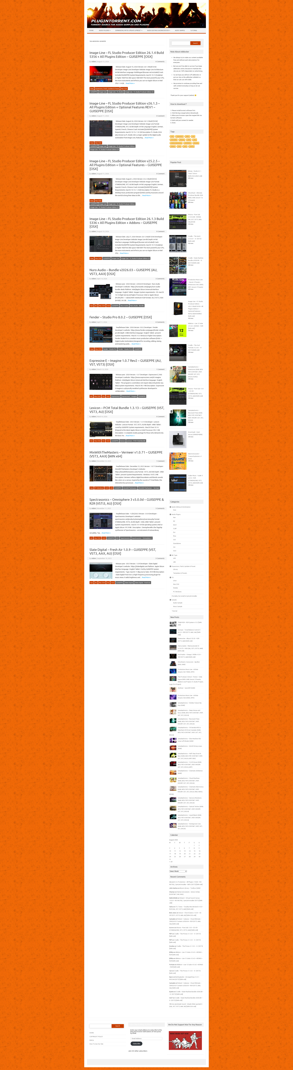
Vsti (179, 146)
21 (189, 853)
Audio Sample (180, 30)
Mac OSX (124, 88)
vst (193, 136)
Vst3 (108, 305)
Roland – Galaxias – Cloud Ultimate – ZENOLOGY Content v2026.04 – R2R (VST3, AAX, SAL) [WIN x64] (185, 921)
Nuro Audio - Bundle (137, 305)
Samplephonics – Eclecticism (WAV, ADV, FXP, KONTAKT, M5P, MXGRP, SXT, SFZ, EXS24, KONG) (195, 371)
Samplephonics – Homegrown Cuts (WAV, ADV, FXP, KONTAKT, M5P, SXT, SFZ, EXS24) (190, 826)
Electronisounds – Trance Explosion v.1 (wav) (195, 456)
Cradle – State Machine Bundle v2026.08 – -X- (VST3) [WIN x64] (195, 260)
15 (194, 851)
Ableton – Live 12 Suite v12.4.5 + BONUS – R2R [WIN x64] (195, 326)
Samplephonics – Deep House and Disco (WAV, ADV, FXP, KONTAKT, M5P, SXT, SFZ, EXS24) (190, 712)
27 (185, 856)
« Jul (170, 862)
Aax (91, 305)
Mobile (175, 588)
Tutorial (193, 30)
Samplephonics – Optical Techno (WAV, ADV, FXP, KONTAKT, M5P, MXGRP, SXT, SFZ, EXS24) (190, 809)
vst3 (185, 146)
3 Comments (160, 558)
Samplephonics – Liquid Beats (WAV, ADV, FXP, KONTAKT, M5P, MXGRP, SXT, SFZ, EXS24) (189, 817)
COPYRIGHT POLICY (96, 1036)
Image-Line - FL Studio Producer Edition (121, 146)
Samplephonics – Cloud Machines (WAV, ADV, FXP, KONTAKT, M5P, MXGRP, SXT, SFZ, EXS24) (189, 780)
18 (175, 853)
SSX (174, 539)
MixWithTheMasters (130, 488)
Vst (103, 396)
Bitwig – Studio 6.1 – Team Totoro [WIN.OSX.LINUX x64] (195, 173)
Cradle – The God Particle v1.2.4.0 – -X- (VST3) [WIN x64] (195, 347)
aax (195, 139)
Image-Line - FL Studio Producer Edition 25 (104, 207)
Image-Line (102, 92)
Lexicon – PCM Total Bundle (136, 441)
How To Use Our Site (96, 1044)
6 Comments (160, 61)
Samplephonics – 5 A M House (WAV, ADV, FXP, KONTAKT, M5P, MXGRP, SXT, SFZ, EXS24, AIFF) (190, 764)
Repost (182, 139)
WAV (187, 136)
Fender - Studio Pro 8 (125, 349)
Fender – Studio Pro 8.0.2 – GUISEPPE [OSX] (121, 317)
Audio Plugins (104, 30)
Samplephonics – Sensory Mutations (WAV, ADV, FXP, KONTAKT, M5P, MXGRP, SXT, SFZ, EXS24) (190, 800)
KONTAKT (187, 143)
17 (170, 853)
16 (199, 851)
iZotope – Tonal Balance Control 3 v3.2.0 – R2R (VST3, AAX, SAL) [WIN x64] (189, 632)
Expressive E (116, 396)
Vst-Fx (191, 146)
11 (175, 851)
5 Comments (160, 279)
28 (189, 856)
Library (175, 569)
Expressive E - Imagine (129, 396)
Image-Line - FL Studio (115, 92)
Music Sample (177, 606)
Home (91, 30)
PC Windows (99, 488)
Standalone (177, 543)
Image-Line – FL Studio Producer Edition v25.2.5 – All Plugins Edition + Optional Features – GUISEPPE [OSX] (126, 164)
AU (96, 305)
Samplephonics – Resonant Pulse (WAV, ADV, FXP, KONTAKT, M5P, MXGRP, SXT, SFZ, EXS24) (195, 415)
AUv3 (174, 525)
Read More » (130, 83)
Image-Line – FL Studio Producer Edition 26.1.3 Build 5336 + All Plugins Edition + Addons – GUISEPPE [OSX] (127, 222)
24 (170, 856)
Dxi (174, 532)
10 (170, 851)
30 (199, 856)
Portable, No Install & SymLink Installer (184, 596)
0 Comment (160, 116)
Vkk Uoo (172, 1004)
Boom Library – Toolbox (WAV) (190, 888)
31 (170, 859)
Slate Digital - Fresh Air (142, 582)
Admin (94, 61)
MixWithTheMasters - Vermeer (149, 488)
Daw (91, 88)
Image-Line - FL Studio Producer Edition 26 (139, 92)
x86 (174, 562)
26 (180, 856)
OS (173, 577)
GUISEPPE (93, 92)
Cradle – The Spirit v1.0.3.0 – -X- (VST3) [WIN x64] (194, 238)
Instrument (179, 136)
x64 (111, 488)
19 (180, 853)
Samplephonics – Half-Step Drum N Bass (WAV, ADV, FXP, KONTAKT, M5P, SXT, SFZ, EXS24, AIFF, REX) (190, 756)
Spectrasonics (125, 538)
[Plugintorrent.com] (146, 27)
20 (185, 853)
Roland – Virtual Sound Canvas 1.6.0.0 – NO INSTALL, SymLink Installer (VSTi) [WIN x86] (185, 900)
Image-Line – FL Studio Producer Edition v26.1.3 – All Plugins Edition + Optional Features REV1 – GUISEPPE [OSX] (125, 107)
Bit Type (174, 555)
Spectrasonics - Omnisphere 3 (142, 538)
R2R (117, 538)
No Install (173, 139)
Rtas (174, 536)
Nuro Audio (124, 305)
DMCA (92, 1040)
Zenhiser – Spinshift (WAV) (186, 688)
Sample (174, 600)
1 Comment (160, 369)
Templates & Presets (180, 573)
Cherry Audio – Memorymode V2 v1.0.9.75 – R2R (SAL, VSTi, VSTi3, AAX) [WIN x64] (190, 648)
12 (180, 851)
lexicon (122, 441)
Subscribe (136, 1044)
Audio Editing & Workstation (158, 30)
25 (175, 856)
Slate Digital (129, 582)
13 (185, 851)
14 (189, 851)
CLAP (175, 528)
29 (194, 856)
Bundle (196, 143)
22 (194, 853)
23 (199, 853)
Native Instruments (176, 143)
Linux (175, 580)
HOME (92, 1033)
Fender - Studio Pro (109, 349)
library (173, 146)
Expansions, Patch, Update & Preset (128, 30)
